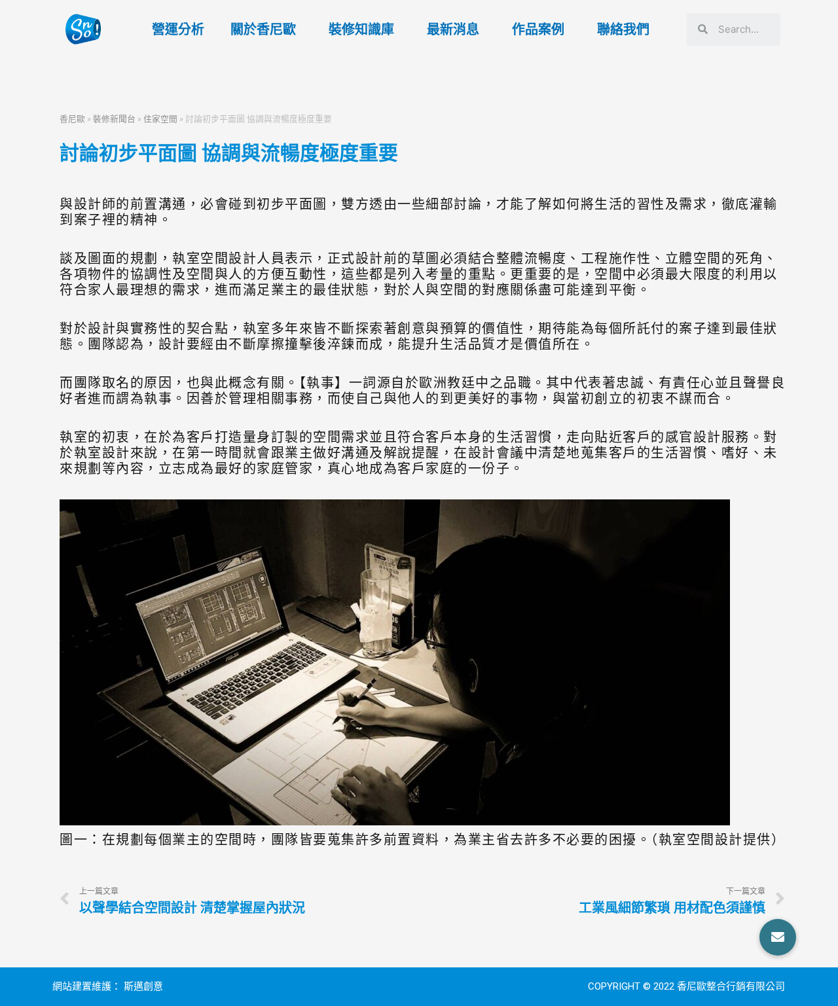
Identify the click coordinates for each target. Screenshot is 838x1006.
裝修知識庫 (361, 29)
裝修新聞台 (114, 118)
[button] (777, 937)
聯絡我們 (623, 29)
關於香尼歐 (263, 29)
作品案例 (538, 29)
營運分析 (178, 29)
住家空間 (160, 118)
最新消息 (453, 29)
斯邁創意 (143, 986)
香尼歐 (72, 118)
